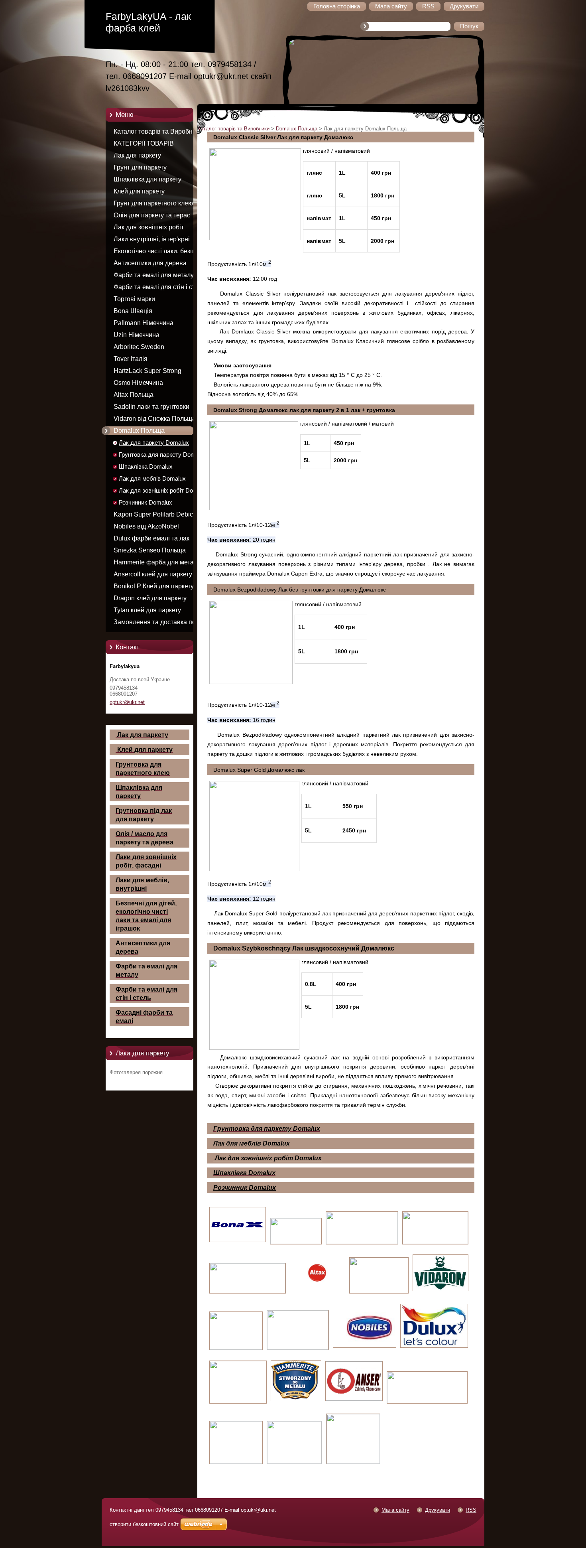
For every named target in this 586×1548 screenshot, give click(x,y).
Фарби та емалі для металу (154, 275)
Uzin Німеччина (136, 334)
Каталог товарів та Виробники (158, 131)
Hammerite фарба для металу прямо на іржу (157, 563)
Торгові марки (134, 299)
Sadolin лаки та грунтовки (151, 406)
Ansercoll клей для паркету (153, 574)
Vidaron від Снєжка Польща (155, 418)
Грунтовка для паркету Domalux (162, 455)
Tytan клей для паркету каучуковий (147, 611)
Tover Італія (130, 358)
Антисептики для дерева (150, 263)
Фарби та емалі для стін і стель (159, 287)
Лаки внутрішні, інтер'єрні (152, 239)
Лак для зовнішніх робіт (149, 227)
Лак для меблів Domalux (152, 478)
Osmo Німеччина (138, 382)
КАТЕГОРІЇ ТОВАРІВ (144, 143)
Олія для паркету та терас (152, 215)
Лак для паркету (137, 155)
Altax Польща (133, 394)
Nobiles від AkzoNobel (146, 526)
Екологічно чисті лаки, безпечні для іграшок (159, 252)
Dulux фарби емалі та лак (151, 538)
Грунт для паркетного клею (153, 203)
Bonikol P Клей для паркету (154, 586)
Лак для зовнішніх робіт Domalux (164, 490)
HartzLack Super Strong (147, 370)
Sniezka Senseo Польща (150, 550)
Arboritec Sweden (139, 346)
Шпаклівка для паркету (147, 179)
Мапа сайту (395, 1510)
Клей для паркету (139, 191)
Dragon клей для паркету (150, 598)
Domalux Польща (139, 430)
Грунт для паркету (140, 167)
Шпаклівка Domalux (146, 466)
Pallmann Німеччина (143, 322)
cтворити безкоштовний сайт (144, 1524)
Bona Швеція (133, 311)
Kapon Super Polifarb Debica (155, 514)
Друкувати (437, 1510)
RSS (471, 1510)
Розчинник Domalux (145, 502)
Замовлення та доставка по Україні (155, 623)
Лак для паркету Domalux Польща (154, 444)
